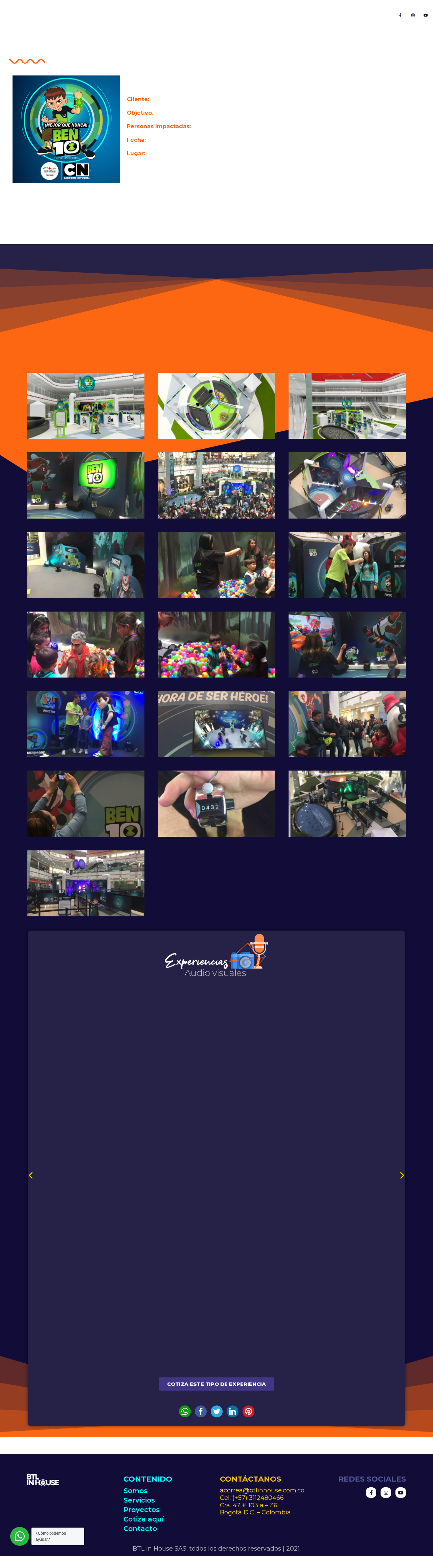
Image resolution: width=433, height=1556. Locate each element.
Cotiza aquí (321, 15)
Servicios (225, 15)
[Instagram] (413, 15)
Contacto (370, 15)
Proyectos (272, 15)
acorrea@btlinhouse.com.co (262, 1490)
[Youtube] (425, 15)
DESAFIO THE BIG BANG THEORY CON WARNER (216, 1363)
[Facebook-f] (400, 15)
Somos (184, 15)
